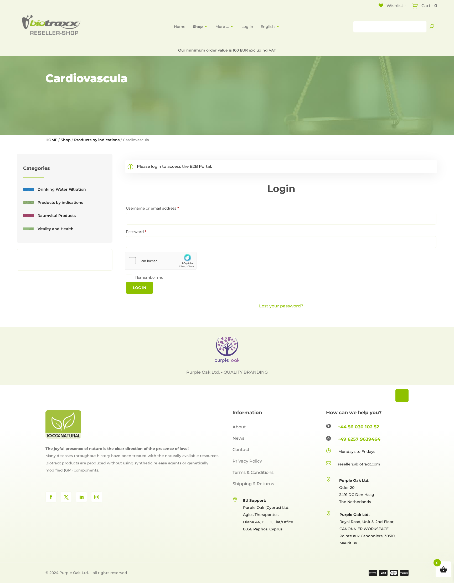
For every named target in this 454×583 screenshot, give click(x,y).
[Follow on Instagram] (96, 497)
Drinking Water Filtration (62, 189)
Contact (241, 449)
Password (144, 231)
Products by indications (97, 140)
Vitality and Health (56, 228)
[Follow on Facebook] (50, 497)
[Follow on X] (66, 497)
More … (222, 26)
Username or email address (160, 208)
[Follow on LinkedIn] (81, 497)
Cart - (428, 5)
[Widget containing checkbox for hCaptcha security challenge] (161, 261)
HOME (51, 140)
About (239, 426)
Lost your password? (281, 305)
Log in (139, 287)
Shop (66, 140)
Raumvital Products (57, 215)
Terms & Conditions (253, 472)
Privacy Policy (247, 461)
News (238, 438)
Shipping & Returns (253, 483)
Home (179, 26)
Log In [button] (247, 26)
